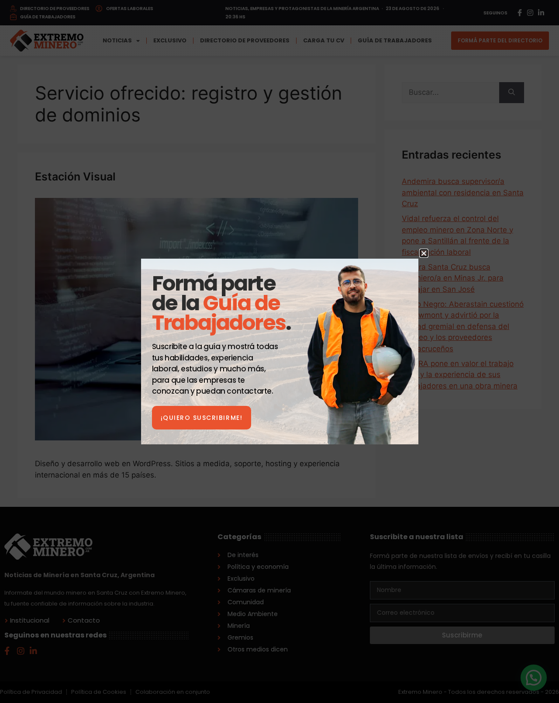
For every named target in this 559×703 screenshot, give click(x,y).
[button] (424, 253)
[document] (279, 351)
